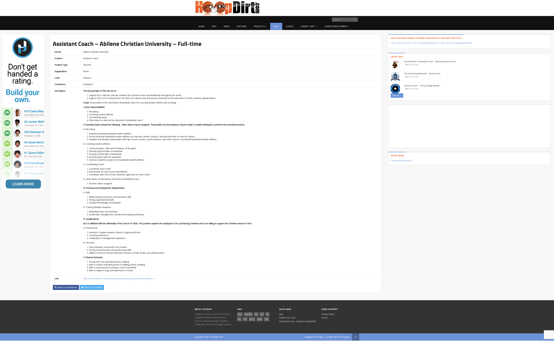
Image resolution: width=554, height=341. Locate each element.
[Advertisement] (336, 7)
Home (201, 26)
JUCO (252, 319)
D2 (256, 314)
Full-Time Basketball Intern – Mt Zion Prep (422, 73)
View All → (397, 95)
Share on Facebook (66, 287)
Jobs (276, 26)
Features (242, 26)
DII (239, 319)
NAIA (260, 319)
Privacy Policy (327, 314)
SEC (266, 319)
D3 (262, 314)
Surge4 (320, 337)
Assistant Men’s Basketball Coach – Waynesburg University (429, 61)
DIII (245, 319)
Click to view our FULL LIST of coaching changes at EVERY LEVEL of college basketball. (431, 43)
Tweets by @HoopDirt (401, 160)
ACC (240, 314)
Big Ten (248, 314)
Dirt (214, 26)
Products (259, 26)
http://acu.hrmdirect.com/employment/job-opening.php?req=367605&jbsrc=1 (119, 278)
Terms (324, 317)
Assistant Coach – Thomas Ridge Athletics (422, 85)
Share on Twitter (92, 287)
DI (267, 314)
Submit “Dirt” (308, 26)
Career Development (335, 26)
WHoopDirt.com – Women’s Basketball (297, 321)
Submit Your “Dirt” (287, 317)
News (226, 26)
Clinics (289, 26)
